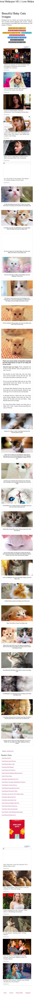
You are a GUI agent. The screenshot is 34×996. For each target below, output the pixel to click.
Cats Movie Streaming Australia (10, 809)
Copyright (27, 993)
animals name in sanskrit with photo (17, 37)
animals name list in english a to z (17, 28)
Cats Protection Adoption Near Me (10, 803)
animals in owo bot (26, 33)
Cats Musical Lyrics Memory (9, 761)
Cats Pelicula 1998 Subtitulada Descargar (12, 812)
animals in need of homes (17, 40)
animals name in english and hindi (17, 30)
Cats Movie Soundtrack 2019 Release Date (12, 794)
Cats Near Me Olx (6, 758)
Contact (11, 993)
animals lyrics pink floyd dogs (17, 35)
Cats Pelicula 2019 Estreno (8, 770)
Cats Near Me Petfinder (8, 767)
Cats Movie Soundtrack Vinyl (9, 800)
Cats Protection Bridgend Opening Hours (12, 773)
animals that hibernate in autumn (17, 42)
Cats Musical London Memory (9, 785)
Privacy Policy (19, 993)
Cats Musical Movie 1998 (8, 764)
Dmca (5, 993)
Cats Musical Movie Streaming (9, 806)
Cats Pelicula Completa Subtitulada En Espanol (13, 782)
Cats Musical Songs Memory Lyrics (10, 788)
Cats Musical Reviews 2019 (9, 815)
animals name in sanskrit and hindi (11, 33)
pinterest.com (10, 751)
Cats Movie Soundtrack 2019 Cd (10, 779)
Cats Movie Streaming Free (9, 797)
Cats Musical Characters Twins (9, 791)
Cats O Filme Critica (7, 776)
